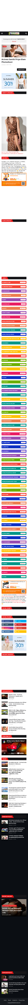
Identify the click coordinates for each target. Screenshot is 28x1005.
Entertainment (12, 364)
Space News (12, 533)
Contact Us (14, 1000)
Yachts (12, 572)
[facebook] (8, 621)
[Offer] (14, 88)
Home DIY (12, 412)
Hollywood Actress (12, 408)
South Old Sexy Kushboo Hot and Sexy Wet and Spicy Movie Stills (17, 983)
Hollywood (12, 399)
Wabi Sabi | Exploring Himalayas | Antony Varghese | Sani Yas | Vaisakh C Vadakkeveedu (17, 804)
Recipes (12, 516)
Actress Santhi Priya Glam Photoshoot (14, 60)
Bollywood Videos (12, 334)
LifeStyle (12, 447)
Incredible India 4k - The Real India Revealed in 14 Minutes (17, 763)
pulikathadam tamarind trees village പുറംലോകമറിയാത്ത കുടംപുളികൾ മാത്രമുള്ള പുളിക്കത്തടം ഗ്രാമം (16, 771)
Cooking (12, 356)
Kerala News (12, 434)
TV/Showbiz (12, 542)
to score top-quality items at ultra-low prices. (14, 595)
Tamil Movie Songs (12, 546)
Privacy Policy (22, 1000)
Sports (12, 537)
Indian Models (12, 421)
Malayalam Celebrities (12, 468)
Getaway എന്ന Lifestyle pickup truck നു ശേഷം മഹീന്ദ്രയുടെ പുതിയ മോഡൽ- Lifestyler (17, 829)
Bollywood (12, 317)
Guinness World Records (12, 390)
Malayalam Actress (12, 460)
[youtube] (20, 628)
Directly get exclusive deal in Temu (13, 601)
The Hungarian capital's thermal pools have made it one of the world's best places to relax (17, 789)
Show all (14, 41)
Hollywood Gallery (12, 403)
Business (12, 343)
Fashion (12, 373)
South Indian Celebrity (12, 529)
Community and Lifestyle (12, 351)
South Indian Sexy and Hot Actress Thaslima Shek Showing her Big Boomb (17, 728)
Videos (12, 563)
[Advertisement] (14, 16)
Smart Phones (12, 524)
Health (12, 395)
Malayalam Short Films (12, 481)
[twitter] (20, 621)
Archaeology (12, 295)
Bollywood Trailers (12, 330)
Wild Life (12, 568)
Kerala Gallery (12, 429)
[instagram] (8, 628)
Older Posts (21, 69)
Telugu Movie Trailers (12, 550)
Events (12, 369)
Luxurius (12, 451)
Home (5, 1000)
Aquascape (12, 291)
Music (12, 490)
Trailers (12, 555)
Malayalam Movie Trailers (12, 477)
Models (12, 485)
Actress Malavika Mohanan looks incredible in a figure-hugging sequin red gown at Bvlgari (12, 909)
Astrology (12, 304)
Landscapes (12, 442)
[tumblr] (8, 624)
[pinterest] (20, 624)
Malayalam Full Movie (12, 473)
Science (12, 520)
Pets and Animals (12, 503)
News (12, 498)
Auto (12, 308)
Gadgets (12, 382)
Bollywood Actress (12, 325)
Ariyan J (4, 64)
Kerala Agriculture (12, 425)
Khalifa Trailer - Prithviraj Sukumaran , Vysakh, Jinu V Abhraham (16, 696)
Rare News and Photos (12, 511)
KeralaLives (17, 1002)
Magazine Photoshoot (12, 455)
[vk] (8, 631)
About (9, 1000)
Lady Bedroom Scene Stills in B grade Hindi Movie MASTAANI (17, 976)
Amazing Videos (12, 286)
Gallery (12, 386)
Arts (12, 299)
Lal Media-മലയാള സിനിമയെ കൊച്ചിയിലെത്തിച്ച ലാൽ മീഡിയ (16, 836)
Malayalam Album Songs (12, 464)
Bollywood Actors (12, 321)
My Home (12, 494)
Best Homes (12, 312)
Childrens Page (12, 347)
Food (12, 377)
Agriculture (12, 282)
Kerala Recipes (12, 438)
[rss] (20, 631)
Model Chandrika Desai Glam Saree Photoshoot (16, 990)
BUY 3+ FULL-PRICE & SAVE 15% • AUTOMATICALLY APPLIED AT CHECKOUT (12, 152)
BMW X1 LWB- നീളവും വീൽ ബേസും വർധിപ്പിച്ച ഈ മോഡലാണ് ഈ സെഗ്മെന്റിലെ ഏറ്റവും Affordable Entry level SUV (17, 712)
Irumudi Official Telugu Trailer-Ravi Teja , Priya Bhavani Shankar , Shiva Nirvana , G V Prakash (17, 721)
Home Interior (12, 416)
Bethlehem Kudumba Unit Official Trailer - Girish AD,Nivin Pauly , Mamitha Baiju (17, 704)
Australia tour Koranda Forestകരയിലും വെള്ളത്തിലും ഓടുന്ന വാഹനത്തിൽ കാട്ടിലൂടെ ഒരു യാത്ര (17, 781)
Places (12, 507)
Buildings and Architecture (12, 338)
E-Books (12, 360)
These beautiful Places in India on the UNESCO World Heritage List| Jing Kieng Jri (17, 797)
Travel (12, 559)
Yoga (12, 576)
